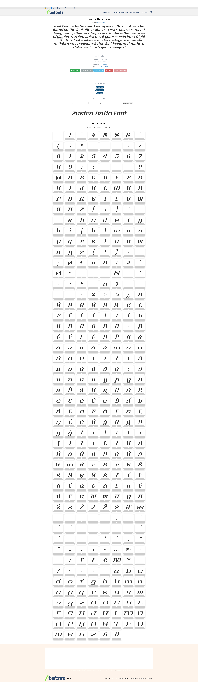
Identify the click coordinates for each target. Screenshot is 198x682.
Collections (124, 12)
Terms (106, 678)
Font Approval (134, 678)
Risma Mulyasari (101, 22)
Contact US (142, 678)
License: (96, 67)
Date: (96, 59)
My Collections (69, 8)
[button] (151, 12)
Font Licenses (124, 678)
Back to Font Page (121, 70)
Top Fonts (150, 678)
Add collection (99, 70)
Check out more (87, 70)
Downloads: (98, 62)
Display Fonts (99, 87)
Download (76, 70)
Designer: (96, 64)
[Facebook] (70, 678)
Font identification (134, 12)
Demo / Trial (104, 67)
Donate (110, 70)
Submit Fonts (78, 8)
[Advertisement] (99, 658)
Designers (117, 12)
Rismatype (104, 64)
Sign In (47, 8)
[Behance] (68, 678)
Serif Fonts (100, 93)
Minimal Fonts (99, 90)
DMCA (117, 678)
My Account (61, 8)
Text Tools (144, 12)
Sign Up (53, 8)
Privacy (111, 678)
